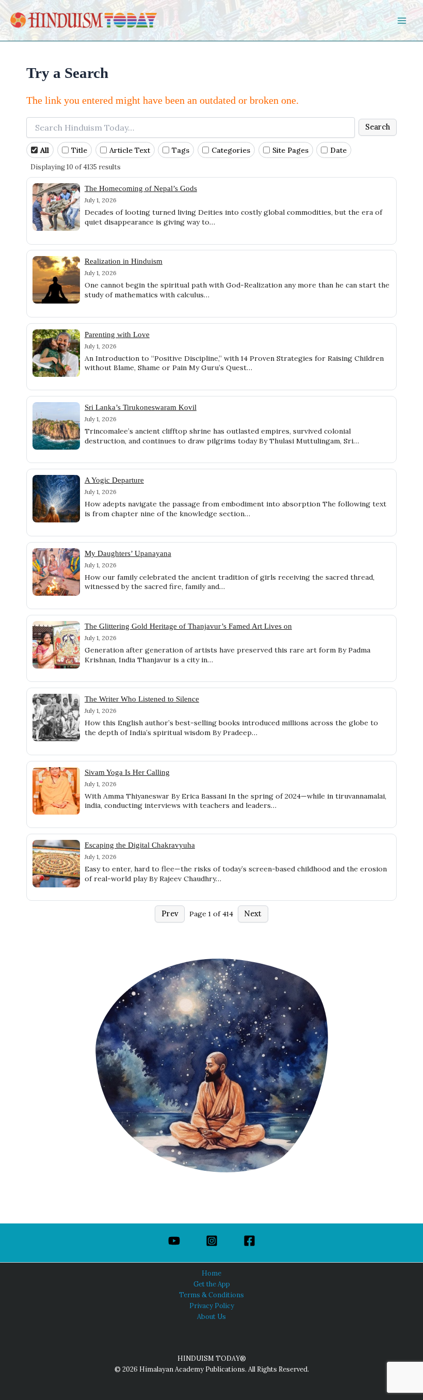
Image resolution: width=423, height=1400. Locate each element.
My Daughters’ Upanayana (128, 553)
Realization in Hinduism (123, 261)
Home (211, 1273)
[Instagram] (212, 1241)
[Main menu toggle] (402, 20)
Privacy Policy (211, 1305)
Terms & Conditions (211, 1295)
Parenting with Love (117, 334)
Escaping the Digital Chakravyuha (140, 844)
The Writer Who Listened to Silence (142, 698)
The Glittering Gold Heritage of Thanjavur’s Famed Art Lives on (188, 626)
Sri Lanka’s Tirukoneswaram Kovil (141, 407)
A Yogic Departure (114, 479)
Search (377, 127)
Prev (169, 913)
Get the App (211, 1284)
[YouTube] (174, 1241)
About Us (211, 1316)
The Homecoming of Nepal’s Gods (141, 188)
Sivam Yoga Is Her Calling (127, 772)
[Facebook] (249, 1241)
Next (253, 913)
